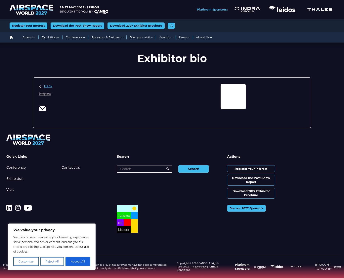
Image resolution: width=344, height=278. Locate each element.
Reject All (52, 261)
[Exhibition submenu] (58, 37)
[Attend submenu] (34, 37)
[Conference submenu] (84, 37)
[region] (52, 247)
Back (48, 86)
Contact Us (71, 167)
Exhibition (14, 179)
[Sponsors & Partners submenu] (122, 37)
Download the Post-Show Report (77, 25)
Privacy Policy (198, 266)
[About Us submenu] (211, 37)
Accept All (78, 261)
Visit (10, 189)
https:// (45, 94)
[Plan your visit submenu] (152, 37)
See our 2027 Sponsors (246, 208)
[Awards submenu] (171, 37)
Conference (16, 167)
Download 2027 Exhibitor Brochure (136, 25)
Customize (26, 261)
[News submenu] (189, 37)
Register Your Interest (28, 25)
